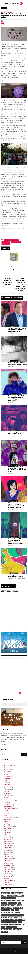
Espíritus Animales (9, 788)
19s (5, 764)
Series (5, 815)
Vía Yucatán (7, 878)
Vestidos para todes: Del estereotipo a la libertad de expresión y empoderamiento (16, 576)
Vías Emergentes (8, 880)
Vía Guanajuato (8, 849)
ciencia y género (6, 910)
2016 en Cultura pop (9, 765)
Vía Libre (6, 856)
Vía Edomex (7, 839)
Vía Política (9, 12)
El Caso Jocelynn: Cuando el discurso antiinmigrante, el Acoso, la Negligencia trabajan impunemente (16, 398)
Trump (20, 929)
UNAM (19, 241)
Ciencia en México (17, 907)
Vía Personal (7, 864)
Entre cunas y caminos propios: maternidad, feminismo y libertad (17, 363)
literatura (15, 919)
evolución (4, 917)
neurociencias (10, 924)
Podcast (6, 810)
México (20, 922)
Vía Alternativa (6, 21)
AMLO (3, 898)
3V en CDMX (7, 769)
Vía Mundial (7, 860)
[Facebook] (2, 745)
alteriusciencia (19, 895)
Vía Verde (6, 877)
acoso (6, 239)
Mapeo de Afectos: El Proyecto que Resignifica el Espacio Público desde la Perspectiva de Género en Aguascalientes (17, 541)
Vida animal (4, 931)
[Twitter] (5, 745)
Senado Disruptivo (9, 814)
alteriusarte (11, 895)
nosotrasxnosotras (6, 241)
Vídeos (6, 882)
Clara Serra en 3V (8, 775)
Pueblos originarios (7, 929)
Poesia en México (20, 924)
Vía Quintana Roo (8, 867)
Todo (5, 825)
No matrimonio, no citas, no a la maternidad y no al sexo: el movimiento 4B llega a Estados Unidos (17, 469)
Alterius (4, 895)
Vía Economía (7, 838)
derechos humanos (6, 914)
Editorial (6, 782)
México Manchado (9, 801)
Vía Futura (6, 845)
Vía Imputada (7, 853)
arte (7, 898)
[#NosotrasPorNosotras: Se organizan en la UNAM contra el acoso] (14, 34)
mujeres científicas (6, 922)
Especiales (6, 786)
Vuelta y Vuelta (8, 884)
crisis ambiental (6, 912)
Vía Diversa (3, 12)
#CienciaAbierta (5, 893)
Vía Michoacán (8, 858)
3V (4, 767)
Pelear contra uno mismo (14, 9)
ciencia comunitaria (7, 907)
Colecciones (7, 778)
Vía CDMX (6, 830)
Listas (5, 797)
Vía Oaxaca (7, 862)
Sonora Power (8, 819)
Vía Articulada (7, 828)
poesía (3, 927)
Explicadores (7, 789)
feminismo (11, 239)
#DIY (12, 893)
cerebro (20, 905)
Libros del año (8, 795)
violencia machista (6, 244)
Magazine (6, 799)
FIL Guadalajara (8, 793)
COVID (16, 910)
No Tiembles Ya (8, 806)
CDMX (19, 902)
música (3, 924)
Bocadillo (6, 773)
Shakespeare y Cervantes (11, 817)
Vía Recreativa (7, 869)
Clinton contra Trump (10, 777)
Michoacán (7, 802)
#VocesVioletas (19, 893)
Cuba (5, 780)
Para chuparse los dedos (10, 808)
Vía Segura (7, 871)
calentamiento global (7, 900)
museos (14, 922)
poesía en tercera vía (12, 927)
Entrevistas (7, 784)
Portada (6, 812)
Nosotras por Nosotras (7, 171)
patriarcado (13, 241)
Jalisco (9, 919)
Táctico (6, 823)
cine (13, 910)
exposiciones (12, 917)
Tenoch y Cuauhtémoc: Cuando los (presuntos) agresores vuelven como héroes (17, 329)
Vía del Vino (7, 834)
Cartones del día (12, 902)
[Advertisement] (14, 674)
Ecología (21, 914)
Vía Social (6, 873)
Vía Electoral (7, 841)
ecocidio (15, 914)
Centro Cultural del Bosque (9, 905)
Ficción (6, 791)
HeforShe (16, 239)
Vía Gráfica (7, 847)
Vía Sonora (7, 875)
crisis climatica (15, 912)
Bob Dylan (7, 771)
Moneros (22, 919)
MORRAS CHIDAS (8, 804)
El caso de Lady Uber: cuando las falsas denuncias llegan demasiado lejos (17, 433)
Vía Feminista (7, 843)
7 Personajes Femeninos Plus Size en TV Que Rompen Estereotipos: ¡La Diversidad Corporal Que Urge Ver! (16, 505)
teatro (15, 929)
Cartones (4, 902)
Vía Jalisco (6, 854)
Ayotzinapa (13, 898)
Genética (4, 919)
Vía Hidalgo (7, 851)
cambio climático (19, 900)
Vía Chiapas (7, 832)
